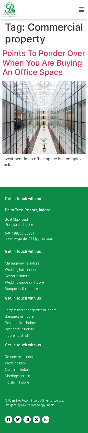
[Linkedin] (27, 419)
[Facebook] (8, 419)
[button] (81, 9)
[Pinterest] (36, 419)
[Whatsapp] (45, 419)
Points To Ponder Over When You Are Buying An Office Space (43, 62)
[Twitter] (18, 419)
